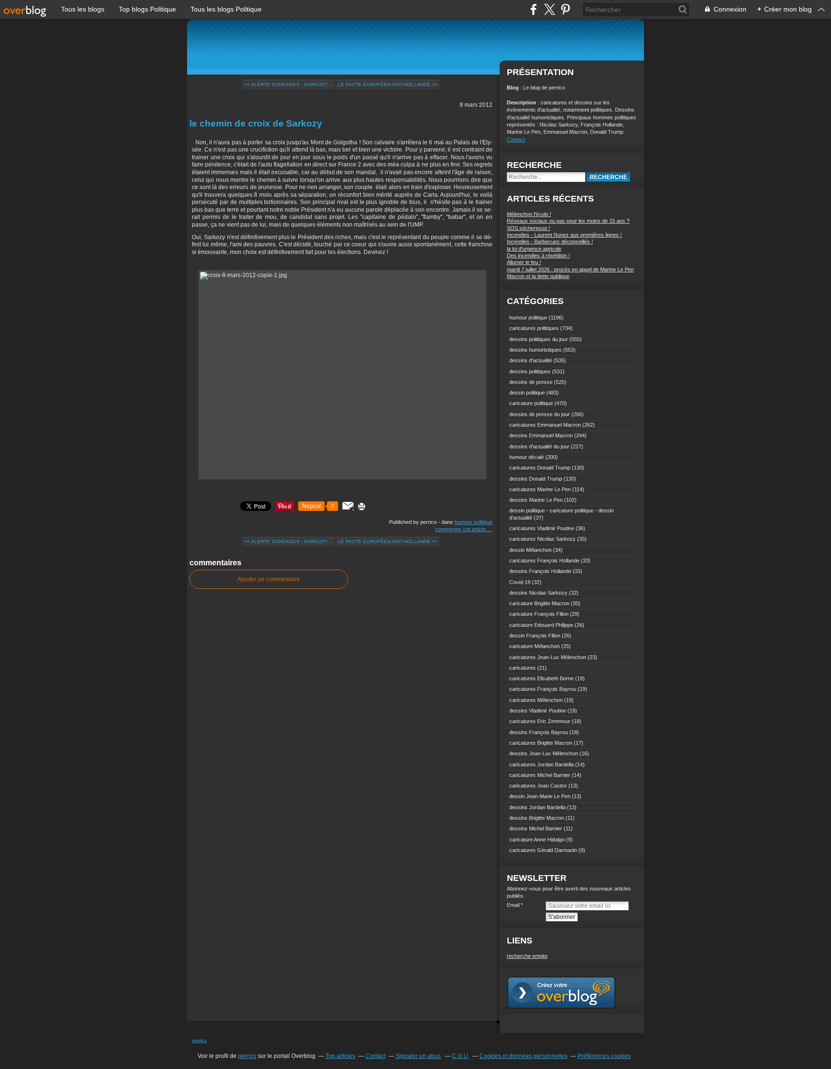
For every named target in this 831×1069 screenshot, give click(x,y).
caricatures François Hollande (544, 560)
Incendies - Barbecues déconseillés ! (550, 241)
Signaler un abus (419, 1056)
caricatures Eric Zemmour (539, 721)
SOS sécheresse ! (528, 228)
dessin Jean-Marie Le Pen (539, 796)
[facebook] (534, 9)
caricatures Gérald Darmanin (543, 850)
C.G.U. (460, 1056)
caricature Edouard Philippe (541, 625)
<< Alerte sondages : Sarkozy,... (288, 84)
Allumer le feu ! (524, 262)
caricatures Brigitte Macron (540, 743)
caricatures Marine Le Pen (540, 489)
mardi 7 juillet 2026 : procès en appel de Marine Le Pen (570, 269)
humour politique (473, 522)
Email (513, 905)
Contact (516, 139)
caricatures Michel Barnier (539, 775)
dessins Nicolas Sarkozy (538, 593)
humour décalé (526, 457)
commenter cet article (461, 529)
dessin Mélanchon (530, 550)
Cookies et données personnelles (523, 1056)
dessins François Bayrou (538, 732)
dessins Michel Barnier (535, 828)
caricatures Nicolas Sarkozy (542, 539)
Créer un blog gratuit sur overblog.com (561, 992)
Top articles (340, 1056)
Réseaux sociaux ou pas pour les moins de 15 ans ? (568, 221)
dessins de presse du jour (539, 414)
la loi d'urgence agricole (534, 249)
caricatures (522, 668)
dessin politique (527, 392)
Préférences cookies (604, 1056)
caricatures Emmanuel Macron (545, 425)
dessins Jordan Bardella (537, 807)
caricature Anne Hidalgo (537, 839)
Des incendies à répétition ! (538, 255)
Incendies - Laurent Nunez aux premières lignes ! (564, 235)
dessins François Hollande (540, 571)
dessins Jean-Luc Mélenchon (543, 753)
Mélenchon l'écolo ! (529, 214)
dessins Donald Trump (535, 479)
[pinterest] (565, 9)
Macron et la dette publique (538, 276)
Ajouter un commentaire (269, 579)
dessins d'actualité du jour (539, 446)
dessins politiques (530, 371)
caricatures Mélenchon (536, 700)
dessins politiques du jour (538, 339)
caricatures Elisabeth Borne (541, 678)
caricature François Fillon (538, 614)
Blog (513, 87)
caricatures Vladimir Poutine (541, 528)
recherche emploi (527, 956)
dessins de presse (531, 382)
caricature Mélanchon (534, 646)
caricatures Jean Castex (538, 786)
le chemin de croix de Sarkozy (255, 123)
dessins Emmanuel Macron (541, 435)
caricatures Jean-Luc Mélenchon (547, 657)
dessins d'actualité (530, 360)
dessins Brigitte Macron (536, 818)
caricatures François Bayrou (542, 689)
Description (522, 102)
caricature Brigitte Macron (539, 603)
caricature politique (531, 403)
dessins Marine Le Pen (536, 500)
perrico (199, 1040)
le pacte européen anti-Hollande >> (388, 84)
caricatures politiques (534, 328)
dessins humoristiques (535, 350)
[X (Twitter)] (549, 9)
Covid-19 (519, 582)
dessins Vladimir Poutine (537, 710)
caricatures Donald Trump (539, 468)
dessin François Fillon (534, 635)
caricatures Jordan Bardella (541, 764)
